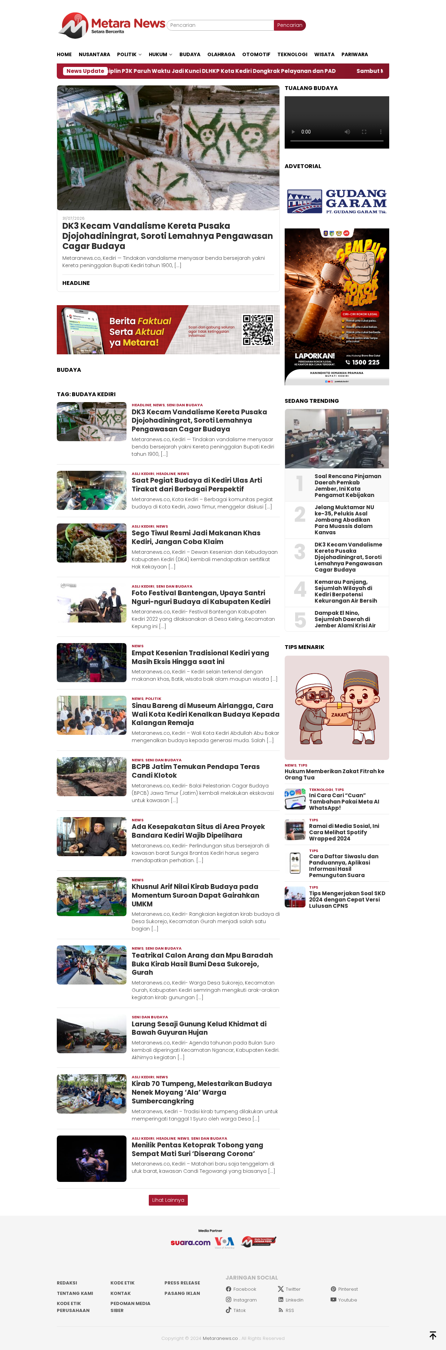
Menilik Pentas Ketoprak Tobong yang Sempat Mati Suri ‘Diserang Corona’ (197, 1149)
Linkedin (294, 1300)
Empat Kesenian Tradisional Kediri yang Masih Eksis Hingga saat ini (200, 657)
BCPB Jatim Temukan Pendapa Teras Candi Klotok (196, 771)
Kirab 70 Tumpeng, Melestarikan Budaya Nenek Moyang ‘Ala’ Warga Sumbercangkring (202, 1092)
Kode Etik (122, 1283)
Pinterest (348, 1289)
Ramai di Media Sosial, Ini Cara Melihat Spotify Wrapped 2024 (344, 832)
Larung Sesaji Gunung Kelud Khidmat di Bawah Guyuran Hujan (199, 1028)
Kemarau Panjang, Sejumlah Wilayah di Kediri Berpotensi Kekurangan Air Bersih (346, 591)
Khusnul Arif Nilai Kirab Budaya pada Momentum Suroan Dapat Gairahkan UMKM (195, 895)
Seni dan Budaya (185, 405)
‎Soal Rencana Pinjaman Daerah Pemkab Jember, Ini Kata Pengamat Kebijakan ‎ (348, 485)
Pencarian (289, 25)
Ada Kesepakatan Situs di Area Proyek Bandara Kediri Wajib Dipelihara (198, 831)
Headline (141, 405)
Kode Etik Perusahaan (73, 1307)
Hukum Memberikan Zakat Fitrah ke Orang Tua (334, 774)
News (159, 405)
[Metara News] (112, 25)
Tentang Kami (75, 1293)
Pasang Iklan (182, 1293)
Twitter (293, 1289)
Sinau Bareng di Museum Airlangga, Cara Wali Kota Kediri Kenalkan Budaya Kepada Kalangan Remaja (206, 714)
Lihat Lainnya (168, 1200)
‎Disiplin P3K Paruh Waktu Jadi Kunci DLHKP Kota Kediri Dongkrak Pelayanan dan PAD (152, 71)
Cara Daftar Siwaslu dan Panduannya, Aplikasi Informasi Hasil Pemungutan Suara (343, 865)
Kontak (120, 1293)
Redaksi (67, 1283)
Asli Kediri (143, 473)
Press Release (182, 1283)
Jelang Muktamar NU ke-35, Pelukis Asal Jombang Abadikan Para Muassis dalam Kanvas (344, 520)
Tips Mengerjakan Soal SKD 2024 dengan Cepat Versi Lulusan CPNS (347, 899)
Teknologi (321, 789)
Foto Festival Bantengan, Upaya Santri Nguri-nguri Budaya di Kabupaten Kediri (201, 597)
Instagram (245, 1300)
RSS (290, 1310)
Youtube (347, 1300)
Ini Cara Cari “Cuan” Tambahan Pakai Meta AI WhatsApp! (344, 801)
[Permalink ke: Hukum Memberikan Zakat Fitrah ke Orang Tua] (337, 708)
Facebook (244, 1289)
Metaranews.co (220, 1338)
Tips (302, 765)
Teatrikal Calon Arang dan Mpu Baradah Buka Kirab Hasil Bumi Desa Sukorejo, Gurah (202, 964)
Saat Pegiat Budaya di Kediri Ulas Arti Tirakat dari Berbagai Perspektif (197, 485)
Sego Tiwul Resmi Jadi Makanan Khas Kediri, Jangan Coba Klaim (196, 537)
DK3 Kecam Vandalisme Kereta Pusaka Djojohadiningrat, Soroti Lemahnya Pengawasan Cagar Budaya (167, 236)
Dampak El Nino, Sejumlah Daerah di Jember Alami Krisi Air (345, 619)
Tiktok (239, 1310)
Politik (153, 698)
